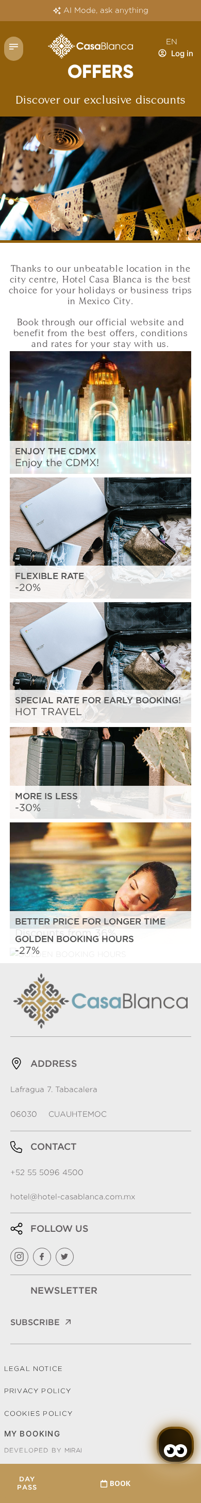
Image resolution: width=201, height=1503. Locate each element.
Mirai (73, 1450)
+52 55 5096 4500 (46, 1172)
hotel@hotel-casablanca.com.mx (73, 1197)
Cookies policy (38, 1413)
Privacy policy (38, 1391)
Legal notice (33, 1369)
